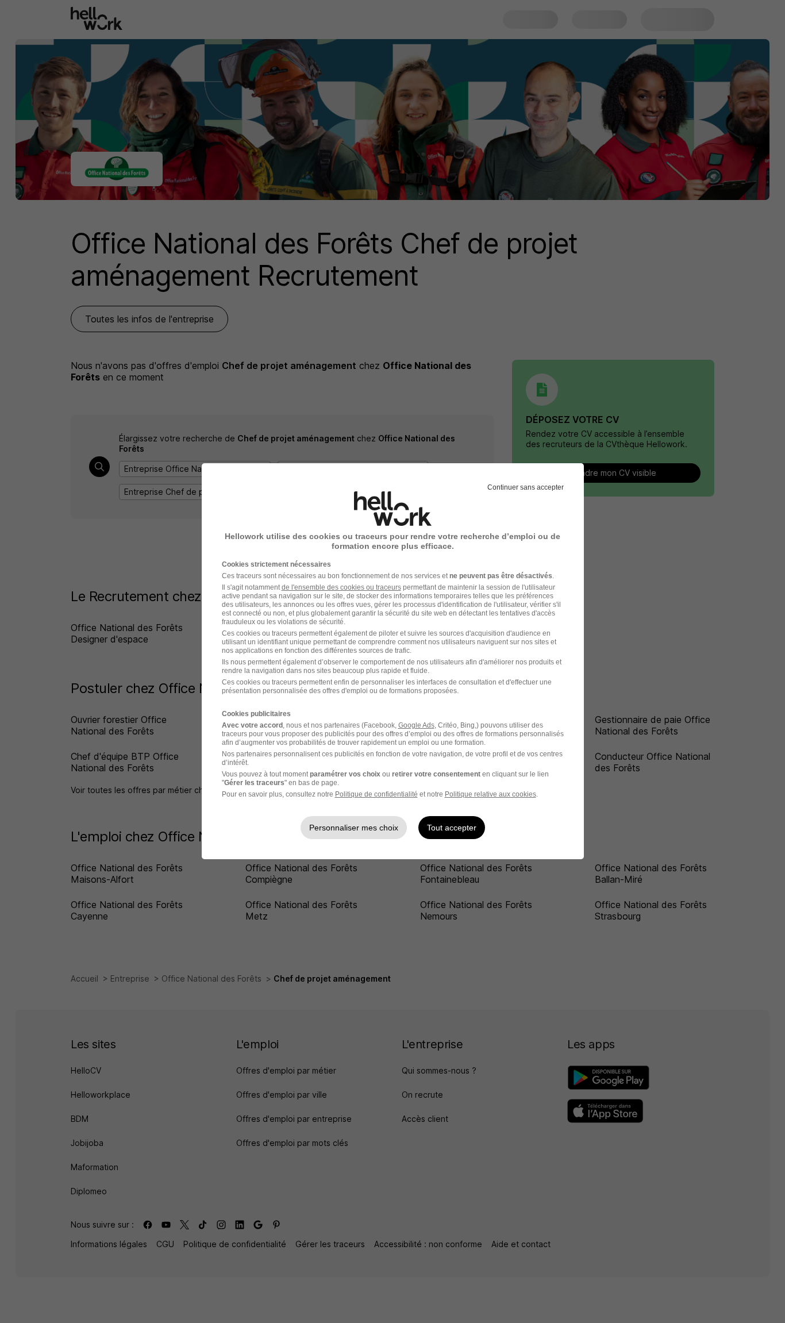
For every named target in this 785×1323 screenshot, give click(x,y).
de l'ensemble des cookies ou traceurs (341, 587)
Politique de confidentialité (376, 794)
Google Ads (416, 725)
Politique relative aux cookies (490, 794)
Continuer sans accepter (525, 487)
